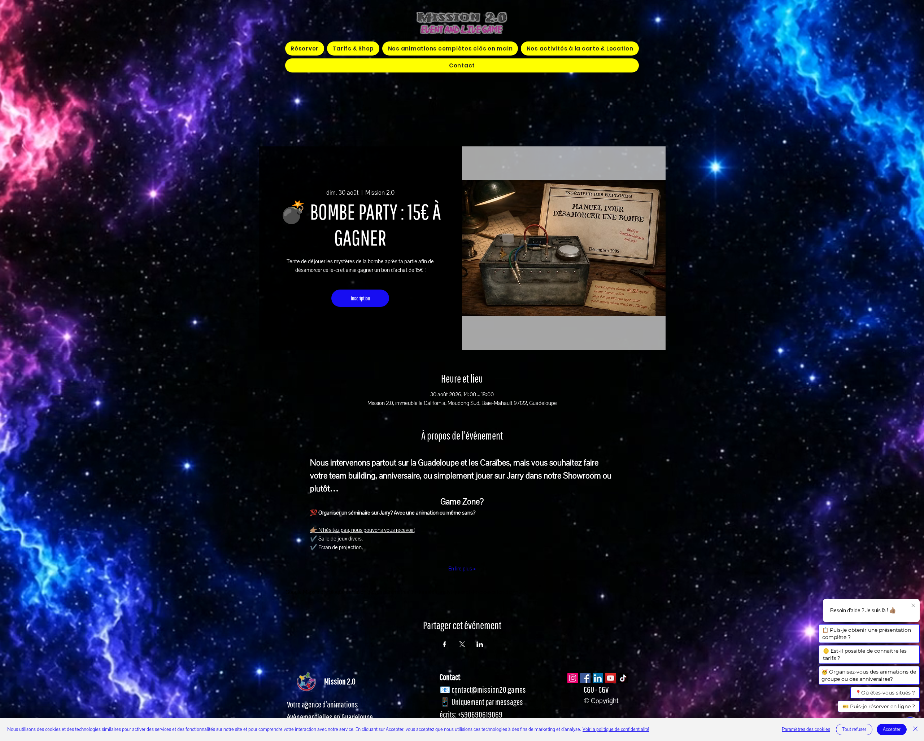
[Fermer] (915, 729)
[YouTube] (610, 678)
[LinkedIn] (598, 678)
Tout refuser (854, 729)
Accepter (892, 729)
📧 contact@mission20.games (483, 689)
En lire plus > (462, 568)
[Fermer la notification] (913, 606)
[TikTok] (623, 678)
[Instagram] (572, 678)
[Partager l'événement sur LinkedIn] (479, 644)
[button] (450, 48)
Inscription (360, 298)
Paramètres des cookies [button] (806, 729)
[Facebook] (585, 678)
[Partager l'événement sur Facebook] (444, 644)
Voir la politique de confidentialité (616, 729)
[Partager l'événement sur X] (462, 644)
